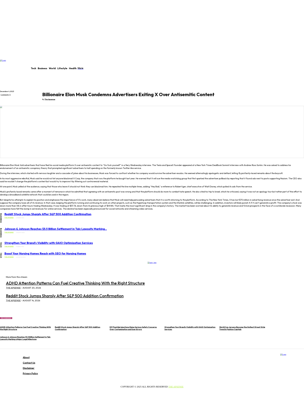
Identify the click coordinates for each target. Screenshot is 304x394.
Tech (1, 244)
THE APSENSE (175, 386)
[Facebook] (4, 100)
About (26, 357)
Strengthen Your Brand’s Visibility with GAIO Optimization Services (48, 243)
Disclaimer (28, 368)
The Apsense (50, 99)
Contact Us (29, 362)
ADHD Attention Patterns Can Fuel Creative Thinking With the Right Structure (75, 283)
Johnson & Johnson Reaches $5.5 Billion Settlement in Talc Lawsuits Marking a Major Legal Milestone (25, 338)
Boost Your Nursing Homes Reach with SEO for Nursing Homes (45, 253)
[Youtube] (123, 374)
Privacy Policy (30, 373)
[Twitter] (12, 100)
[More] (38, 100)
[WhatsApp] (29, 100)
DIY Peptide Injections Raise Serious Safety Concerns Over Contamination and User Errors (133, 328)
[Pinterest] (21, 100)
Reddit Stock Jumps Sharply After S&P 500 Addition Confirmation (47, 214)
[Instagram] (110, 374)
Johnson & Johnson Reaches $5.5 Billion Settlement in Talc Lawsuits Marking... (55, 229)
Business (1, 218)
